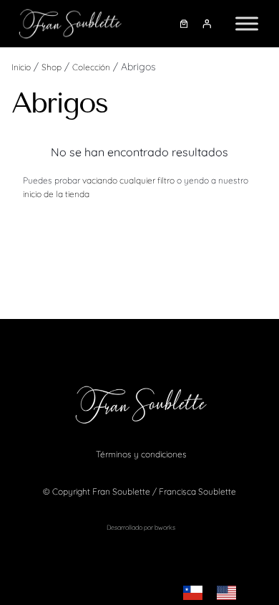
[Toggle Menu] (246, 23)
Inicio (21, 67)
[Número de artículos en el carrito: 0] (184, 23)
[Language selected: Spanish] (216, 592)
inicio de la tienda (56, 194)
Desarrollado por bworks (141, 527)
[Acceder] (207, 23)
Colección (91, 67)
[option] (230, 593)
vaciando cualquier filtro (128, 180)
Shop (51, 67)
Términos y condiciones (141, 454)
